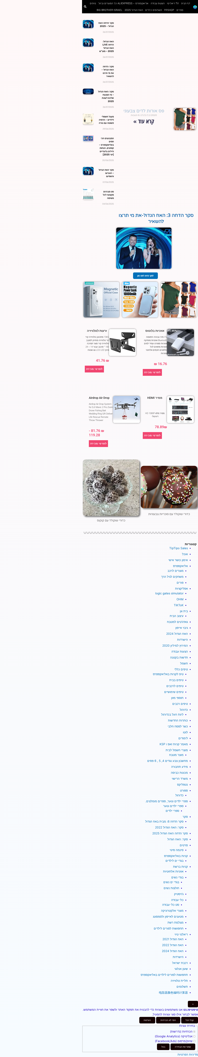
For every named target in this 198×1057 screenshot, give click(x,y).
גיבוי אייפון (181, 628)
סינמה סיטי (177, 850)
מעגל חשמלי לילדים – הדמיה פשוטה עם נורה (106, 119)
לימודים (183, 738)
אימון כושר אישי (178, 560)
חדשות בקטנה (179, 657)
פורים (180, 582)
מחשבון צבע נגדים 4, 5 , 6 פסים (167, 761)
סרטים (184, 845)
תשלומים (182, 986)
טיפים (93, 3)
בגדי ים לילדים (175, 860)
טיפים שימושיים (174, 692)
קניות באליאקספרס (176, 856)
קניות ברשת (180, 866)
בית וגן (184, 611)
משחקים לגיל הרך (172, 576)
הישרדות (182, 639)
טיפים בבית (176, 680)
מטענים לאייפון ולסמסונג (168, 916)
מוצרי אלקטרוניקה (172, 910)
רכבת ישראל (180, 963)
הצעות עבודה (158, 3)
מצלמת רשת (176, 922)
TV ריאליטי (173, 3)
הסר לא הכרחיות (168, 1020)
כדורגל (184, 709)
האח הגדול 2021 (173, 939)
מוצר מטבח (176, 755)
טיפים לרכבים (175, 686)
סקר (185, 816)
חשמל (184, 663)
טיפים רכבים (180, 704)
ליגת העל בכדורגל (172, 714)
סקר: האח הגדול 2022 (169, 827)
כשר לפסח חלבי (178, 726)
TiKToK (179, 605)
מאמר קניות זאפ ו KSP (174, 744)
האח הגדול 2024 (177, 633)
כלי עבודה (177, 900)
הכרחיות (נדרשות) (181, 1031)
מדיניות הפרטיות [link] (188, 1054)
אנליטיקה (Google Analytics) (174, 1036)
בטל (163, 1046)
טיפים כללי (181, 669)
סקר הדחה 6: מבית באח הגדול (164, 821)
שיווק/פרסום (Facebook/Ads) (174, 1041)
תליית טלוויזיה (179, 980)
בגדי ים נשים (171, 882)
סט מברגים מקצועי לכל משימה (108, 194)
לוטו (185, 732)
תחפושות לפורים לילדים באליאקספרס (164, 975)
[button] (85, 6)
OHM (180, 599)
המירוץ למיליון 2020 (175, 645)
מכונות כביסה (179, 772)
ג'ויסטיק (179, 894)
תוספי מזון (177, 698)
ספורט (184, 790)
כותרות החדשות (178, 720)
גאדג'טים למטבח (177, 622)
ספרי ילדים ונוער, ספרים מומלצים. (166, 801)
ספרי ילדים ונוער (173, 806)
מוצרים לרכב (176, 571)
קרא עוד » (143, 121)
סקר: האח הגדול (177, 839)
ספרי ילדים (172, 811)
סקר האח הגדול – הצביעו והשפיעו (106, 173)
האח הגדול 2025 (134, 10)
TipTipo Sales (178, 548)
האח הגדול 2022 (173, 945)
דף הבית (185, 3)
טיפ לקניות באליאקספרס (168, 674)
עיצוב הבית (177, 616)
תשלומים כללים (153, 10)
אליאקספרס (180, 566)
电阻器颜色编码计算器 (173, 992)
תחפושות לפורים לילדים (169, 928)
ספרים (180, 10)
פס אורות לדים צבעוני (143, 111)
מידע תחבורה (179, 767)
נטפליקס (182, 784)
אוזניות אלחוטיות (173, 871)
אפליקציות (181, 588)
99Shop (169, 10)
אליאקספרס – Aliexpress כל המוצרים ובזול (123, 3)
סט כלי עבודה (170, 904)
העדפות (147, 1020)
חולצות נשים (171, 888)
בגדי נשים (177, 877)
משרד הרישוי (180, 778)
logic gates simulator (169, 593)
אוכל (185, 554)
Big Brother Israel (109, 10)
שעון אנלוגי (181, 969)
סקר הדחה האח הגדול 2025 (170, 833)
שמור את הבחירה (183, 1046)
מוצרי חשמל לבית (177, 750)
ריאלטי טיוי (181, 934)
